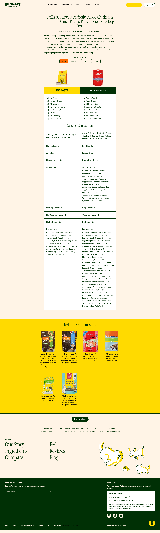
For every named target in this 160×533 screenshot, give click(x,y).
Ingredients (66, 5)
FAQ (77, 5)
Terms (40, 525)
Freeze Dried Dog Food (77, 31)
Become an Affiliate (28, 525)
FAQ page (123, 486)
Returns (57, 525)
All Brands (62, 31)
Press (7, 525)
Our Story (52, 5)
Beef (64, 61)
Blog (97, 5)
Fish (96, 61)
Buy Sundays (80, 419)
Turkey (86, 61)
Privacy (48, 525)
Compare (14, 458)
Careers (15, 525)
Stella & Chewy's (95, 31)
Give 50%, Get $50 (70, 525)
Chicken (74, 61)
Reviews (87, 5)
